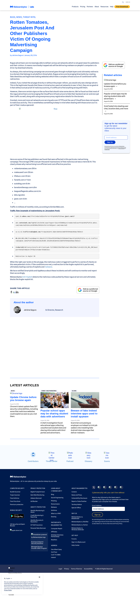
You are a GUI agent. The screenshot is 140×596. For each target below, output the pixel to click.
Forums (74, 539)
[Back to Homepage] (22, 8)
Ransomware (55, 504)
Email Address (96, 505)
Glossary (88, 461)
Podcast (70, 461)
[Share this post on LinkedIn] (17, 293)
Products (75, 7)
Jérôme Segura (17, 55)
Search (123, 2)
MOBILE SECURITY (16, 510)
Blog (52, 494)
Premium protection (16, 504)
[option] (15, 570)
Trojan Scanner (15, 495)
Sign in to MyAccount (78, 542)
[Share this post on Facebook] (11, 293)
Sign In (128, 2)
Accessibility (88, 569)
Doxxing (53, 516)
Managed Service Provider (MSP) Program (39, 547)
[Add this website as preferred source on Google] (88, 289)
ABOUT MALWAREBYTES (79, 488)
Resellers (54, 540)
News (19, 17)
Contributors (33, 461)
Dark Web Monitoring (37, 495)
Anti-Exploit (27, 277)
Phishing (54, 501)
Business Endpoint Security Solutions (37, 542)
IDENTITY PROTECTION (38, 507)
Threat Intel (29, 17)
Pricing (82, 7)
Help (111, 7)
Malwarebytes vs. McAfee (80, 521)
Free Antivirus (14, 498)
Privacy (66, 569)
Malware (54, 507)
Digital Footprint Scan (38, 492)
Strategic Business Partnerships (57, 535)
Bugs (12, 17)
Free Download (122, 7)
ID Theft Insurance (37, 525)
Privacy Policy (107, 149)
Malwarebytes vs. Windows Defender (78, 528)
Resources (104, 7)
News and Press (77, 495)
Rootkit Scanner (15, 492)
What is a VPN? (56, 513)
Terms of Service (121, 148)
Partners (90, 7)
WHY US (74, 513)
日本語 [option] (11, 571)
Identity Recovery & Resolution (37, 521)
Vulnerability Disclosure (79, 498)
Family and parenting (49, 391)
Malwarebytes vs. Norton (80, 525)
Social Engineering (57, 497)
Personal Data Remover (38, 528)
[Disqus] (54, 345)
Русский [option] (11, 594)
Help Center (75, 545)
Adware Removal (36, 498)
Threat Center (51, 461)
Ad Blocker (34, 501)
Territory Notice (77, 504)
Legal (60, 569)
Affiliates (54, 532)
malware (48, 267)
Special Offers (76, 507)
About (97, 7)
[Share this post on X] (14, 293)
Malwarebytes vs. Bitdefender (77, 517)
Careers (74, 492)
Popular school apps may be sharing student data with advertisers (54, 413)
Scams (74, 391)
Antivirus (54, 510)
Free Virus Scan (15, 501)
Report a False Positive (79, 501)
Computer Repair (56, 528)
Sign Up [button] (110, 142)
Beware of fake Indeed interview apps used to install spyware (84, 413)
